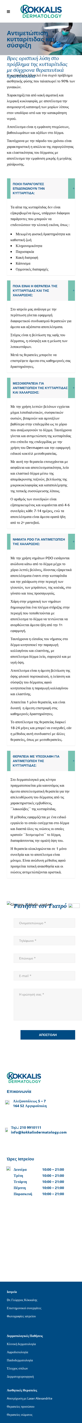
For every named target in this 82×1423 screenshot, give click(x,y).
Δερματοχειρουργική (20, 1376)
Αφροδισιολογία (17, 1352)
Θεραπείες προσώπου (20, 1406)
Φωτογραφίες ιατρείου (21, 1316)
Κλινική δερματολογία (21, 1344)
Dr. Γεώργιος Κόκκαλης (22, 1300)
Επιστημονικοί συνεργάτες (24, 1308)
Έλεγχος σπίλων (17, 1368)
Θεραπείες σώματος (20, 1414)
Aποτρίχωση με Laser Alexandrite (29, 1398)
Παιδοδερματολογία (20, 1360)
